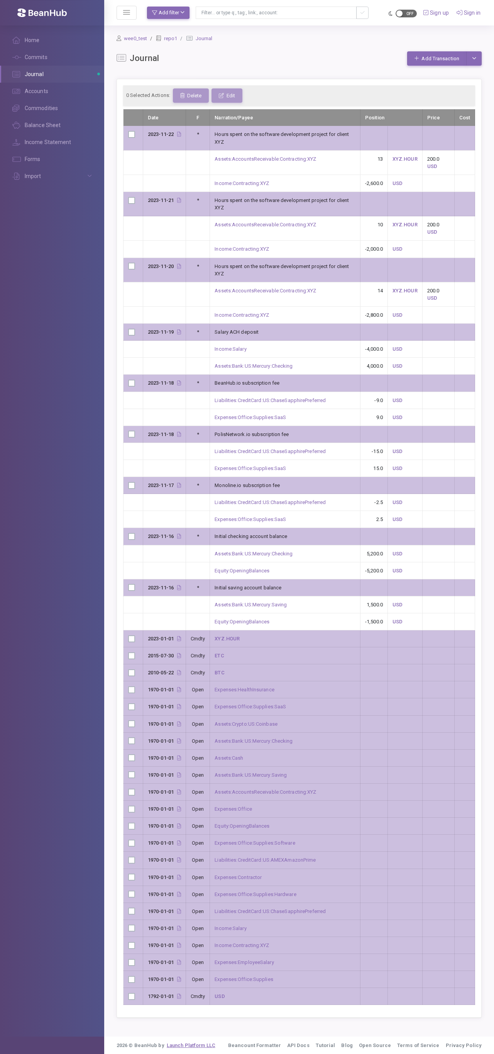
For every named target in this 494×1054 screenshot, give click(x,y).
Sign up (438, 12)
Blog (346, 1045)
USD (432, 166)
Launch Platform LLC (191, 1045)
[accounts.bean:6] (179, 758)
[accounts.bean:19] (179, 843)
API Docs (298, 1045)
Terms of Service (418, 1045)
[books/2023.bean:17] (179, 383)
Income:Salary (230, 349)
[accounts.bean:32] (179, 826)
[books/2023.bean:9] (179, 485)
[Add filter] (362, 13)
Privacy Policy (464, 1045)
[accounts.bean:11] (179, 911)
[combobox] (276, 13)
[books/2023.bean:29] (179, 200)
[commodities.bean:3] (179, 673)
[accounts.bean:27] (179, 945)
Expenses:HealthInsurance (244, 689)
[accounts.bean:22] (179, 962)
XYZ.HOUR (405, 159)
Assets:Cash (229, 758)
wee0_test (135, 38)
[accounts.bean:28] (179, 928)
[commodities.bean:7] (179, 639)
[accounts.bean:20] (179, 706)
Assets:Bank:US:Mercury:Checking (254, 366)
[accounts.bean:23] (179, 877)
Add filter (169, 12)
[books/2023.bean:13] (179, 434)
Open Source (375, 1045)
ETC (219, 656)
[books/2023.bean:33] (179, 134)
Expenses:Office (233, 809)
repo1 (171, 38)
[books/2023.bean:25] (179, 266)
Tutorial (325, 1045)
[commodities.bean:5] (179, 656)
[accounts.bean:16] (179, 809)
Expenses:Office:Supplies (244, 979)
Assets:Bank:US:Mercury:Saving (251, 605)
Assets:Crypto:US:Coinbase (246, 724)
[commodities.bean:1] (179, 996)
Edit (230, 95)
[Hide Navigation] (127, 13)
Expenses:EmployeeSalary (244, 962)
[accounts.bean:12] (179, 860)
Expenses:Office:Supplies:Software (255, 843)
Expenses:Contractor (238, 877)
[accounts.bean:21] (179, 689)
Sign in (471, 12)
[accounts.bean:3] (179, 741)
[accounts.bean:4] (179, 775)
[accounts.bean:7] (179, 792)
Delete (193, 95)
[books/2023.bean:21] (179, 332)
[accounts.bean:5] (179, 724)
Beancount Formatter (254, 1045)
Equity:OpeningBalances (242, 571)
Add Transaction (439, 58)
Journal (204, 38)
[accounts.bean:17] (179, 979)
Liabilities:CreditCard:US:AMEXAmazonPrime (265, 860)
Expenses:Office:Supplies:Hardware (255, 894)
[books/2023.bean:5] (179, 588)
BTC (219, 673)
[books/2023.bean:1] (179, 536)
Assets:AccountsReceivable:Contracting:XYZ (265, 159)
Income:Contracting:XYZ (242, 183)
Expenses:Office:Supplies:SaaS (250, 417)
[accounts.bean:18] (179, 894)
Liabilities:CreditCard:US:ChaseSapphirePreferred (270, 400)
